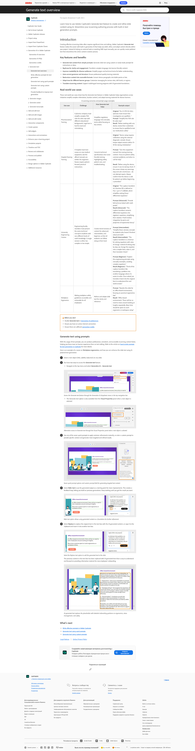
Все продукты (27, 727)
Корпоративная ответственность (150, 717)
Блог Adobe (145, 734)
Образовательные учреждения (91, 704)
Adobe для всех (146, 731)
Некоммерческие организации (91, 706)
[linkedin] (52, 748)
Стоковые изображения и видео (32, 725)
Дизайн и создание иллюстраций (33, 711)
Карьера (144, 709)
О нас (143, 706)
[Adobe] (28, 3)
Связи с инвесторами (148, 720)
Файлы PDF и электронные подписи (63, 3)
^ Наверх (166, 680)
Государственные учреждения (91, 709)
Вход (165, 3)
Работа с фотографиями (30, 708)
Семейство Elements (29, 722)
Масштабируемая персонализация (63, 704)
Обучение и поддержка (107, 3)
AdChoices (168, 747)
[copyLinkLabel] (90, 670)
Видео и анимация (29, 714)
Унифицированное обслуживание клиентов (65, 709)
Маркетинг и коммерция (87, 3)
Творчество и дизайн (41, 3)
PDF (25, 716)
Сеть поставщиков (147, 723)
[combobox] (144, 10)
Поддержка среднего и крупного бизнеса (123, 715)
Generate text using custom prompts (75, 634)
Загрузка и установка (118, 706)
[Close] (127, 747)
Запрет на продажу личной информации (151, 747)
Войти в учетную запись (148, 704)
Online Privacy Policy (80, 639)
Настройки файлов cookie (133, 747)
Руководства (34, 690)
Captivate (34, 18)
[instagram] (45, 748)
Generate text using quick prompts (74, 631)
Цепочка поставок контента (61, 706)
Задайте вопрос (76, 693)
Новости (144, 715)
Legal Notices (64, 639)
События (144, 712)
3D (25, 719)
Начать (110, 693)
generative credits (88, 327)
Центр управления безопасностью (151, 726)
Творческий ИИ (28, 706)
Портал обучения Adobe (119, 712)
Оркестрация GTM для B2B (61, 715)
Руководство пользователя (38, 688)
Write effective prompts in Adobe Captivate (77, 628)
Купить (123, 3)
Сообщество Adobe (118, 709)
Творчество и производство (61, 712)
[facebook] (42, 748)
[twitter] (49, 748)
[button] (160, 2)
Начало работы (35, 686)
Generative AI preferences (89, 321)
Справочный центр (118, 704)
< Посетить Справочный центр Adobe (41, 679)
